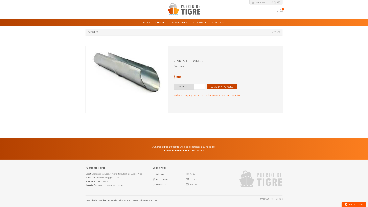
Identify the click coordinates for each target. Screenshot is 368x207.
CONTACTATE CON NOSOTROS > (184, 150)
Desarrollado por (101, 200)
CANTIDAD (182, 86)
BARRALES (93, 32)
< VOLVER (276, 32)
